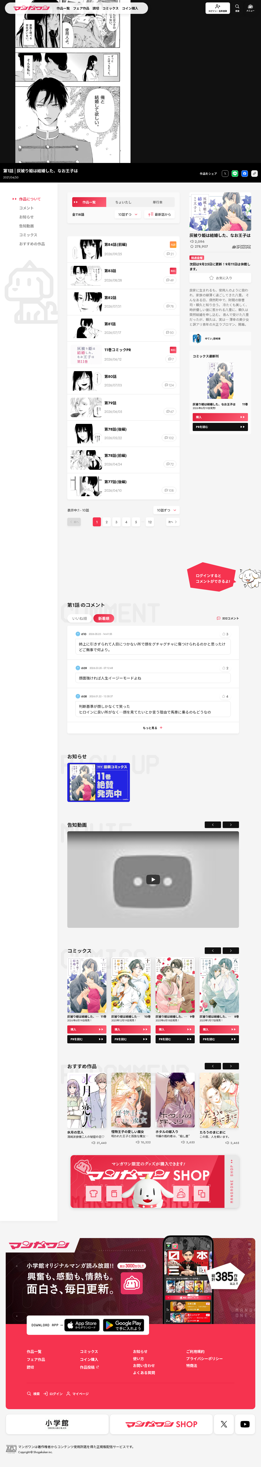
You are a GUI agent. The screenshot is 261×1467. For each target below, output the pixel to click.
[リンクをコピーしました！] (254, 173)
